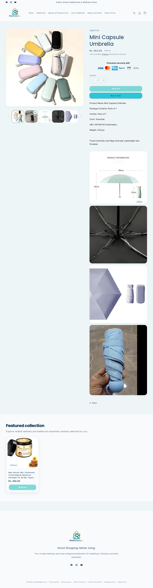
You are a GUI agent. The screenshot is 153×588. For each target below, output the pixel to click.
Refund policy (66, 582)
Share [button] (94, 403)
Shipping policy (110, 582)
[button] (134, 13)
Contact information (95, 582)
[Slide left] (8, 116)
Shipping (105, 54)
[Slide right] (81, 116)
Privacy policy (54, 582)
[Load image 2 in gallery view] (45, 116)
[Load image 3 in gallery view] (58, 116)
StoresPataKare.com (40, 582)
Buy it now (116, 96)
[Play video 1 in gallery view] (31, 116)
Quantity (93, 75)
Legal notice (122, 582)
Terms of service (79, 582)
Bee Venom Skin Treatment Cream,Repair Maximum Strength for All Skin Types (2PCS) (21, 475)
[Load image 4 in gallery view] (72, 116)
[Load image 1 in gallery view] (18, 116)
